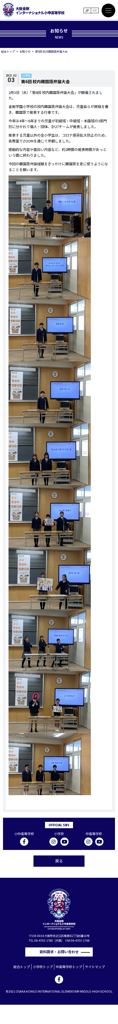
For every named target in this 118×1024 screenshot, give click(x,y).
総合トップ (8, 51)
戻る (59, 860)
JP (87, 10)
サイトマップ (95, 966)
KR (95, 10)
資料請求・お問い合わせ (61, 951)
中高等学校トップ (69, 966)
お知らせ (24, 51)
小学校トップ (43, 966)
